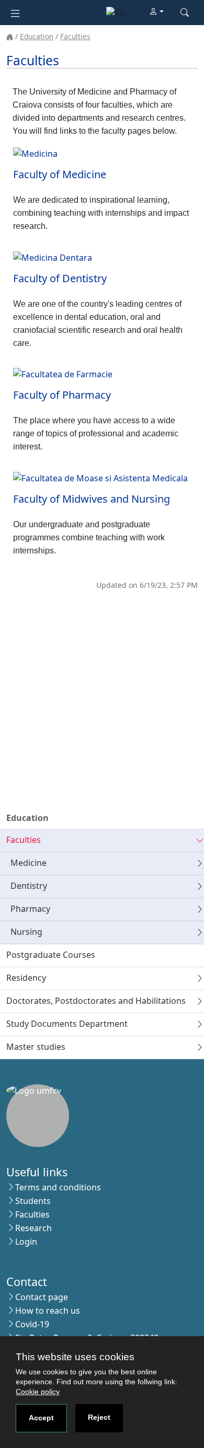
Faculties (75, 36)
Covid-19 (32, 1324)
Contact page (41, 1297)
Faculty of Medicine (59, 174)
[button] (156, 12)
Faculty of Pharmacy (62, 395)
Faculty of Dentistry (60, 278)
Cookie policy (38, 1391)
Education (36, 36)
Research (33, 1228)
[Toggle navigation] (15, 12)
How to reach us (47, 1310)
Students (33, 1201)
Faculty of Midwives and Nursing (91, 499)
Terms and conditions (58, 1187)
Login (26, 1241)
